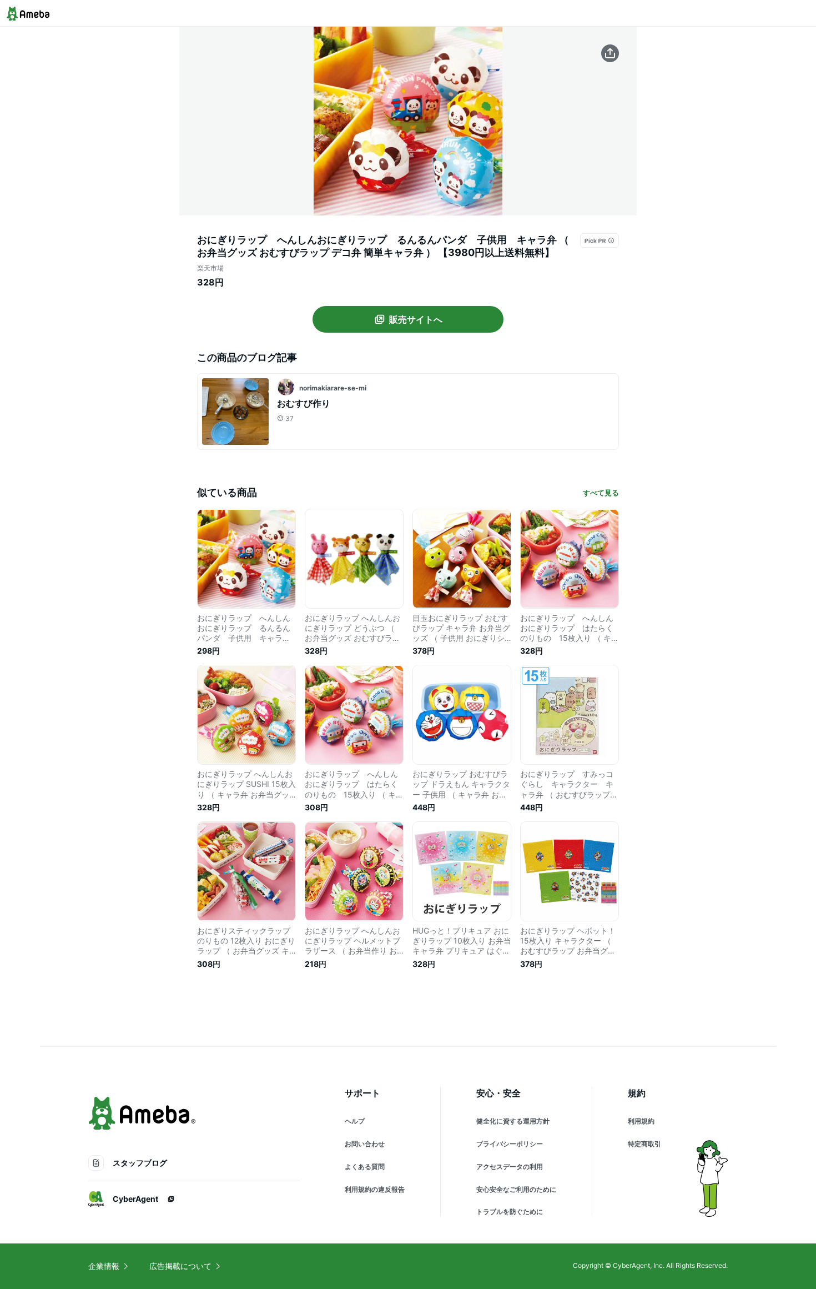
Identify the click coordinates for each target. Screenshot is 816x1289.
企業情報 (103, 1266)
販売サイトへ (415, 319)
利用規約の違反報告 (375, 1189)
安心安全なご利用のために (516, 1189)
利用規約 (641, 1121)
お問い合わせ (365, 1144)
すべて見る (601, 492)
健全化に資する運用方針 (513, 1121)
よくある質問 (365, 1166)
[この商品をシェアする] (610, 53)
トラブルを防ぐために (509, 1211)
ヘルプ (355, 1121)
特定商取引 (644, 1144)
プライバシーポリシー (509, 1144)
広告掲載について (180, 1266)
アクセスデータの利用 (509, 1166)
